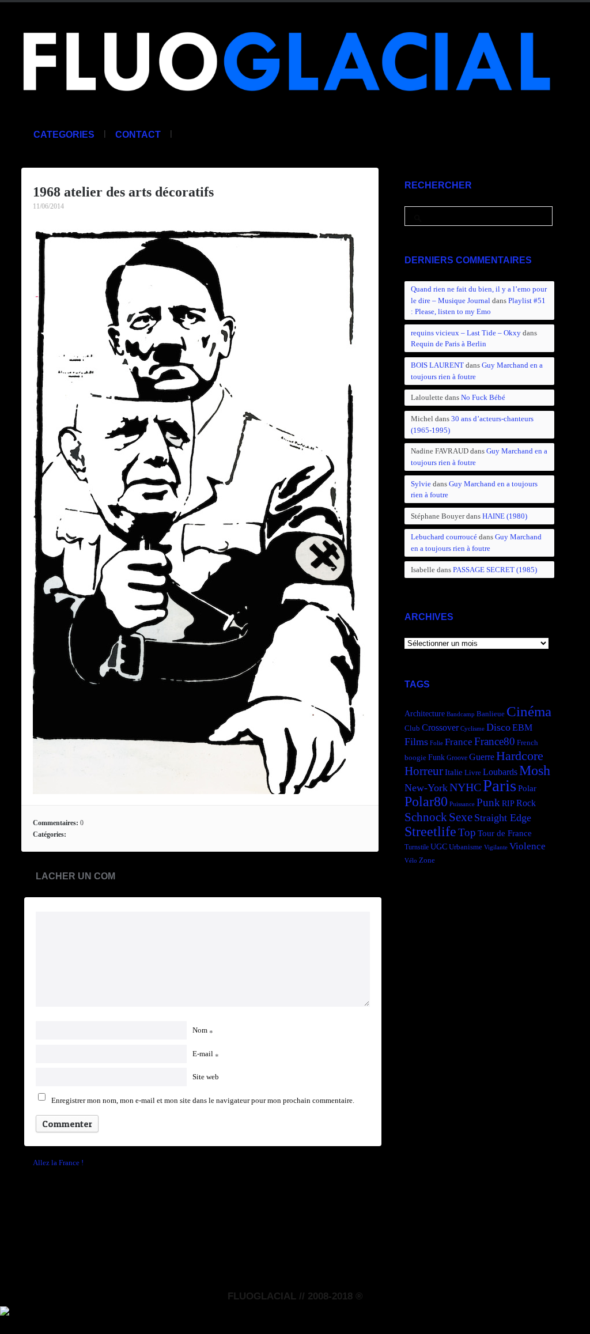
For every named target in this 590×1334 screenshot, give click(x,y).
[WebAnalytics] (4, 1309)
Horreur (423, 771)
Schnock (425, 817)
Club (412, 728)
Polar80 (426, 801)
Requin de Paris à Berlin (448, 343)
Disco (498, 727)
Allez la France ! (58, 1162)
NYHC (465, 787)
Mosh (534, 770)
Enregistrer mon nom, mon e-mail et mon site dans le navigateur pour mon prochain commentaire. (202, 1100)
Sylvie (421, 483)
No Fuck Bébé (483, 397)
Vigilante (496, 847)
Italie (454, 772)
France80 (494, 741)
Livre (472, 773)
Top (467, 832)
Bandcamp (461, 714)
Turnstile (416, 847)
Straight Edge (502, 817)
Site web (205, 1076)
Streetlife (430, 831)
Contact (138, 134)
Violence (527, 846)
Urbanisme (465, 847)
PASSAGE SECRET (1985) (495, 569)
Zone (427, 860)
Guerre (481, 756)
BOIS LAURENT (437, 365)
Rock (526, 803)
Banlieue (490, 714)
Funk (436, 757)
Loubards (500, 772)
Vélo (410, 860)
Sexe (460, 817)
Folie (436, 743)
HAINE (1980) (504, 516)
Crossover (440, 727)
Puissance (462, 804)
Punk (488, 802)
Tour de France (505, 833)
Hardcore (519, 756)
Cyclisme (472, 728)
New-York (426, 787)
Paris (499, 785)
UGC (438, 846)
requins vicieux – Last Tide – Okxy (466, 332)
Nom (202, 1030)
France (458, 741)
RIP (508, 803)
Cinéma (528, 711)
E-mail (205, 1053)
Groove (457, 758)
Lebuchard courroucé (444, 536)
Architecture (424, 713)
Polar (527, 788)
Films (416, 741)
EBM (522, 727)
